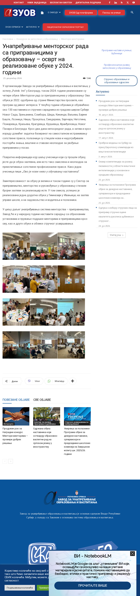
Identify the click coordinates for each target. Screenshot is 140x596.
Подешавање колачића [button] (20, 587)
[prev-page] (5, 461)
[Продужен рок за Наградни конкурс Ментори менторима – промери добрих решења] (16, 416)
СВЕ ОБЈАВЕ (42, 400)
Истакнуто (8, 424)
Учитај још (115, 235)
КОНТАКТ (19, 2)
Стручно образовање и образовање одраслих (116, 81)
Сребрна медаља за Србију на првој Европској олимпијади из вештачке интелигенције (116, 147)
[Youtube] (133, 2)
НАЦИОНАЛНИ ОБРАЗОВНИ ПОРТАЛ (65, 27)
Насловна (8, 39)
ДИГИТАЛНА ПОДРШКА (88, 2)
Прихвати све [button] (46, 587)
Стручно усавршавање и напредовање (76, 423)
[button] (132, 12)
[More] (72, 381)
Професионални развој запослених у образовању (116, 66)
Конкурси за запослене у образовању (37, 39)
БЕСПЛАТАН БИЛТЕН (61, 2)
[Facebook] (109, 2)
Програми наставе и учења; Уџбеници (117, 52)
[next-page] (10, 461)
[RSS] (121, 2)
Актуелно (31, 26)
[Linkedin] (115, 2)
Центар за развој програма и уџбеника (45, 423)
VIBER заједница (36, 2)
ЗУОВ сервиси (12, 26)
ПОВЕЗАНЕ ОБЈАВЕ (16, 400)
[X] (127, 2)
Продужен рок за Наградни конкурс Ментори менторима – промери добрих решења (15, 435)
